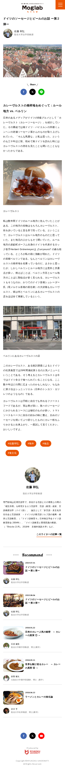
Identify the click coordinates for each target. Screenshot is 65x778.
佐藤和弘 (14, 443)
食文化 (13, 453)
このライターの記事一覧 (49, 534)
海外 (31, 443)
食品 (46, 443)
